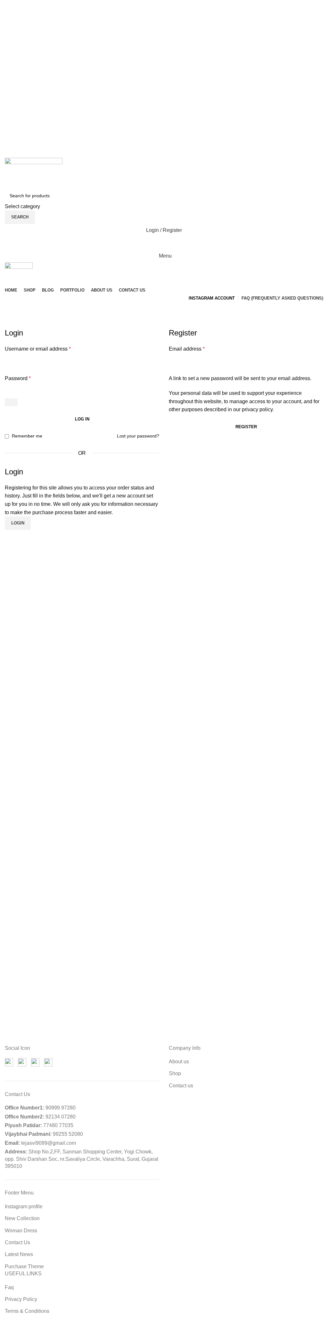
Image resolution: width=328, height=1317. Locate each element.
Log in (82, 419)
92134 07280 (60, 1116)
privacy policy (257, 409)
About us (179, 1061)
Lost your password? (138, 435)
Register (246, 426)
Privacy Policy (21, 1299)
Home (10, 324)
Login (17, 523)
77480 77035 (58, 1125)
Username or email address (38, 349)
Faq (9, 1287)
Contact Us (17, 1242)
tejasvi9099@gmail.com (48, 1143)
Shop (175, 1073)
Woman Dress (21, 1230)
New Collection (22, 1218)
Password (18, 378)
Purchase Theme (24, 1266)
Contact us (181, 1085)
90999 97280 (60, 1107)
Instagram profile (24, 1206)
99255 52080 (68, 1134)
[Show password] (11, 402)
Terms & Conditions (27, 1311)
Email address (187, 349)
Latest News (19, 1254)
